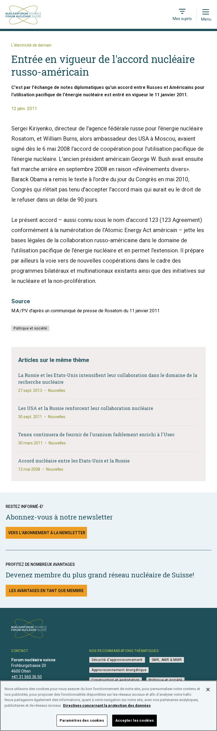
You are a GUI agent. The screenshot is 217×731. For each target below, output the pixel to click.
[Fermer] (208, 689)
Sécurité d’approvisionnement (117, 660)
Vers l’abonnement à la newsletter (46, 533)
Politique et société (30, 328)
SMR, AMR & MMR (167, 660)
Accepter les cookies (134, 720)
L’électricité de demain (31, 45)
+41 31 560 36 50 (26, 677)
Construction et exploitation (116, 680)
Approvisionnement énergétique (119, 670)
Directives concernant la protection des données (107, 705)
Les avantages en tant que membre (46, 590)
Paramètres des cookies (82, 720)
